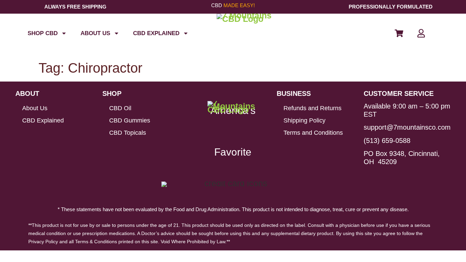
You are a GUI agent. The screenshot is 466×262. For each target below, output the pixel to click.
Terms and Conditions (313, 132)
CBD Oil (120, 108)
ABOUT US (95, 33)
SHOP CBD (43, 33)
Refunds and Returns (312, 108)
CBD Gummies (129, 120)
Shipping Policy (304, 120)
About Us (34, 108)
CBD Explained (156, 33)
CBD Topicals (127, 132)
